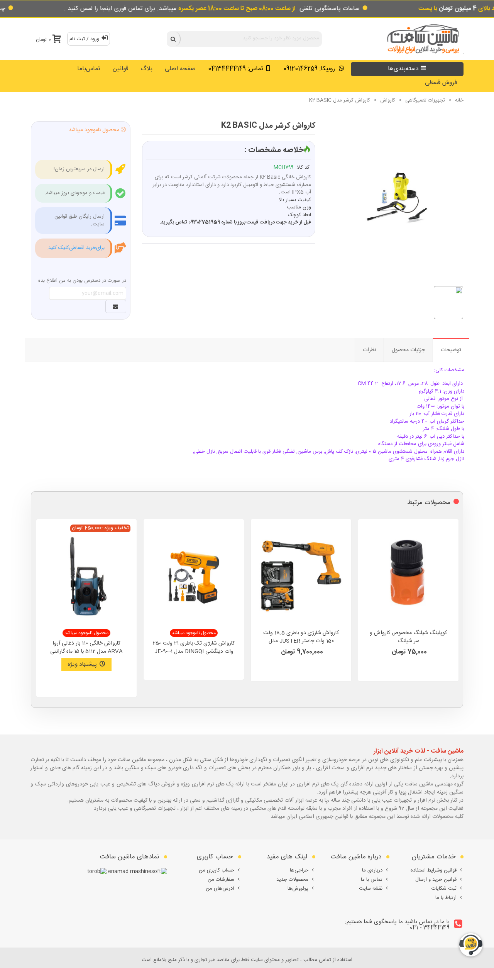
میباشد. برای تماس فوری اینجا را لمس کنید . (180, 8)
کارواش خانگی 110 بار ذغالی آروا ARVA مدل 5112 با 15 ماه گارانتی (86, 648)
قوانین (120, 69)
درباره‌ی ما (372, 870)
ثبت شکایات (444, 888)
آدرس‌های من (220, 888)
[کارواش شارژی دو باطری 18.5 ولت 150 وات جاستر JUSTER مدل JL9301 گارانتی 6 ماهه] (301, 575)
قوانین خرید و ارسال (436, 879)
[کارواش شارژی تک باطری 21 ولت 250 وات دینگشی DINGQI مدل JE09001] (194, 575)
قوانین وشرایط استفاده (434, 870)
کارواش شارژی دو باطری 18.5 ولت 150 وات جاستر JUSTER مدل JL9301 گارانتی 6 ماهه (301, 641)
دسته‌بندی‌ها (403, 69)
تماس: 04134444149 (235, 69)
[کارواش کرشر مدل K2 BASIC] (391, 194)
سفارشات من (221, 879)
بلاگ (146, 69)
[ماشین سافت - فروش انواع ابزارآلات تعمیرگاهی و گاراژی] (421, 38)
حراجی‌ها (299, 870)
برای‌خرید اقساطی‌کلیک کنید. (76, 248)
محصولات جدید (292, 879)
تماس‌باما (88, 69)
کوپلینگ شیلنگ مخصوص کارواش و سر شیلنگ (408, 637)
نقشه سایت (370, 888)
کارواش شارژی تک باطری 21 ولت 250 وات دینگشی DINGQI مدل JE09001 (194, 648)
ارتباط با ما (446, 898)
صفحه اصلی (180, 69)
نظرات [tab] (369, 350)
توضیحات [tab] (451, 350)
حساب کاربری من (216, 870)
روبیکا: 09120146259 (310, 69)
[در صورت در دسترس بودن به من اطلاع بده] (115, 306)
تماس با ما (371, 879)
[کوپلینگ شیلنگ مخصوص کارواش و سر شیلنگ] (408, 575)
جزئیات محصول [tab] (408, 350)
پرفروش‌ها (298, 888)
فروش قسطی (441, 83)
